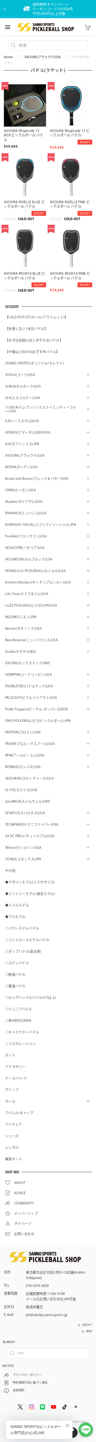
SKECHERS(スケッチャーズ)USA (29, 778)
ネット (10, 1055)
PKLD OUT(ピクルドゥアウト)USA (31, 697)
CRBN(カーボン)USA (20, 490)
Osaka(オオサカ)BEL (20, 651)
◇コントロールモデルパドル (27, 940)
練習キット (13, 1159)
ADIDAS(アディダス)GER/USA (27, 432)
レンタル (12, 1147)
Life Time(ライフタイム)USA (26, 594)
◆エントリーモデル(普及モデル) (30, 893)
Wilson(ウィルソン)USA (23, 847)
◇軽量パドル (15, 974)
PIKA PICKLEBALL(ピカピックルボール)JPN (38, 720)
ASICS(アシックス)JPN (22, 444)
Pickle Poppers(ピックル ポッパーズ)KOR (36, 709)
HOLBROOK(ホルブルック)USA (29, 559)
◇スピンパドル (17, 963)
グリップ (12, 1089)
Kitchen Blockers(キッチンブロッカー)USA (38, 582)
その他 (10, 870)
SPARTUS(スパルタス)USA (25, 813)
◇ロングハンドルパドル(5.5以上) (30, 997)
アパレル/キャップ (19, 1112)
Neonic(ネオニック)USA (23, 628)
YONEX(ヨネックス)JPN (23, 859)
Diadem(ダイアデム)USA (24, 501)
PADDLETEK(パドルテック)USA (29, 686)
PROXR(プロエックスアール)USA (30, 743)
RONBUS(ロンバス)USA (23, 767)
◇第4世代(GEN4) (18, 1020)
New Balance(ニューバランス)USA (31, 640)
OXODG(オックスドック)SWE (27, 663)
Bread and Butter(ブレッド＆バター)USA (37, 478)
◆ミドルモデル (17, 905)
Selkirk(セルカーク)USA (23, 386)
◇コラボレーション (20, 1043)
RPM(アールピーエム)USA (25, 755)
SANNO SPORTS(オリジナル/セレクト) (34, 363)
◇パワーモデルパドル (22, 928)
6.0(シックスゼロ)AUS (22, 421)
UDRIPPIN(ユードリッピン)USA (28, 674)
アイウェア (13, 1124)
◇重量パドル (15, 986)
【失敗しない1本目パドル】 (26, 328)
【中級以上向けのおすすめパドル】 (32, 351)
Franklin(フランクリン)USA (26, 536)
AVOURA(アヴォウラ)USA (43, 56)
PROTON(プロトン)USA (23, 732)
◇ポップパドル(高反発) (23, 951)
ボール (10, 1101)
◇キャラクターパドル (22, 1032)
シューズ (11, 1136)
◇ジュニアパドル (18, 1009)
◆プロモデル (15, 916)
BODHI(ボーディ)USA (21, 467)
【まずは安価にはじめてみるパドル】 (34, 340)
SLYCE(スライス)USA (21, 790)
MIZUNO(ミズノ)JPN (20, 617)
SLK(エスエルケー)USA (22, 398)
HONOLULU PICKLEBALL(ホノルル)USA (35, 570)
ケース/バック (16, 1078)
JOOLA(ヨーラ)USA (20, 374)
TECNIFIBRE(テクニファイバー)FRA (31, 824)
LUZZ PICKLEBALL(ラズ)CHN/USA (31, 605)
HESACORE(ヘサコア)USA (25, 547)
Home (8, 56)
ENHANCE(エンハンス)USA (25, 513)
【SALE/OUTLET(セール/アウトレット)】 (36, 317)
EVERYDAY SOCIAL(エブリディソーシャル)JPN (40, 524)
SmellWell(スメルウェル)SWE (27, 801)
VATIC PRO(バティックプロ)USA (29, 836)
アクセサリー (15, 1066)
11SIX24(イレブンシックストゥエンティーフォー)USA (40, 409)
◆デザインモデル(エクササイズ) (30, 882)
